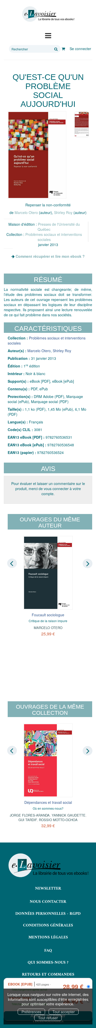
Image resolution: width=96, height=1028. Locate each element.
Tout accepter (63, 1011)
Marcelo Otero (26, 212)
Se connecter (80, 48)
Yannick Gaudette (69, 815)
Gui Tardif (27, 819)
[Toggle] (48, 35)
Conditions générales (48, 925)
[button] (37, 155)
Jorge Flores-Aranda (30, 815)
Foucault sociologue (48, 614)
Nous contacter (48, 901)
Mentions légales (48, 937)
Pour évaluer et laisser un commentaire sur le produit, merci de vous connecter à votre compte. (48, 488)
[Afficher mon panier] (63, 48)
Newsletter (48, 888)
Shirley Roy (63, 212)
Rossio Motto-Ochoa (58, 819)
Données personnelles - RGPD (48, 913)
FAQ (48, 950)
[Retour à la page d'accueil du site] (48, 14)
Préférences (31, 1011)
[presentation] (12, 563)
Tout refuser (48, 1017)
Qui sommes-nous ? (48, 962)
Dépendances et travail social (48, 802)
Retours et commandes (48, 974)
